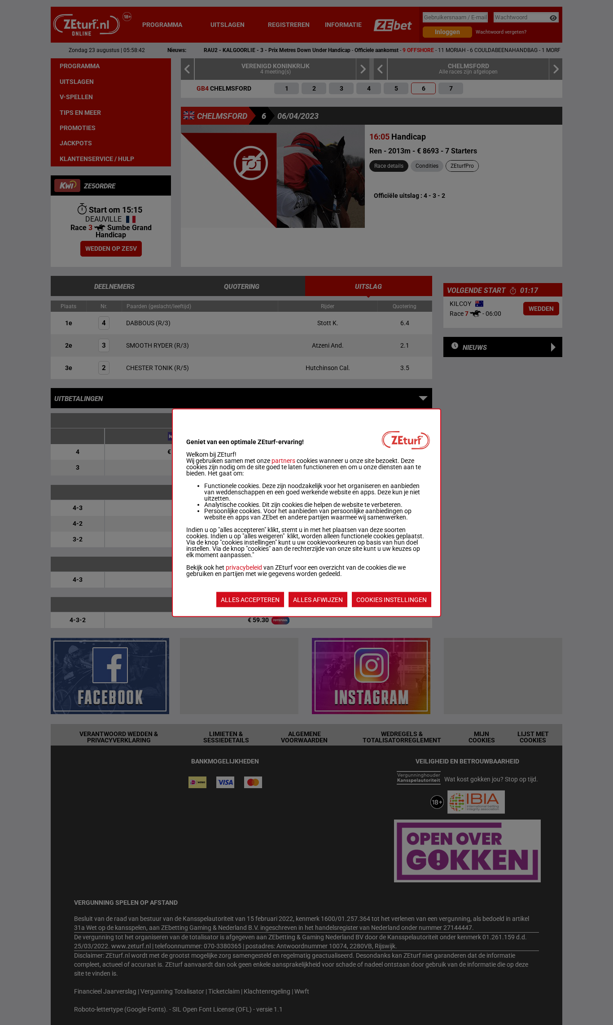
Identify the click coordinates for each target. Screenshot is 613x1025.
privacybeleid (244, 567)
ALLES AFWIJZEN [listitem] (318, 599)
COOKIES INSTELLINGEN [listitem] (391, 599)
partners (283, 460)
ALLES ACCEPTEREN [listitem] (250, 599)
